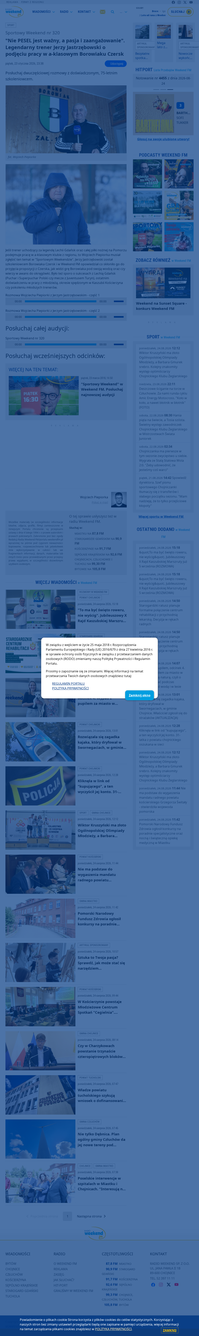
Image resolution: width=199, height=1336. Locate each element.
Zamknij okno (139, 695)
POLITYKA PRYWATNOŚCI (70, 688)
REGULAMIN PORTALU (68, 683)
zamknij (169, 1330)
